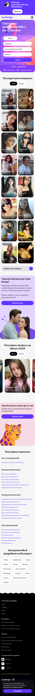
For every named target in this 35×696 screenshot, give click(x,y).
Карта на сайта (6, 650)
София (3, 604)
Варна (3, 610)
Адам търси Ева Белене (9, 477)
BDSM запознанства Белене (11, 538)
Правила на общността (8, 637)
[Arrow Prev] (15, 396)
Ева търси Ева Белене (9, 474)
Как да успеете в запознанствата (12, 640)
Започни (17, 11)
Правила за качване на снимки (10, 625)
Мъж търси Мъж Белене (9, 513)
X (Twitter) (8, 668)
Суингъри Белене (7, 535)
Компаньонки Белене (8, 540)
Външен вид (5, 647)
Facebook (8, 663)
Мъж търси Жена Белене (10, 479)
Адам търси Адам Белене (10, 502)
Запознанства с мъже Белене (11, 488)
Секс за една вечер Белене (10, 530)
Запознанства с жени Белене (11, 518)
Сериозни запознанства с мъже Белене (15, 485)
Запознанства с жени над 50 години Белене (16, 499)
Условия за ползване (7, 622)
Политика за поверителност (10, 629)
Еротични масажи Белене (10, 532)
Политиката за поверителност (13, 687)
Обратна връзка (6, 643)
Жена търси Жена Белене (10, 482)
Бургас (3, 614)
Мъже (24, 38)
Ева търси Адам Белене (9, 507)
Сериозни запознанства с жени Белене (15, 515)
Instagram (8, 659)
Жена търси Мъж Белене (10, 510)
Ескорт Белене (6, 543)
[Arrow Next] (19, 396)
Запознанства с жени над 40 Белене (14, 505)
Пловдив (4, 607)
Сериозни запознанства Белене (12, 462)
